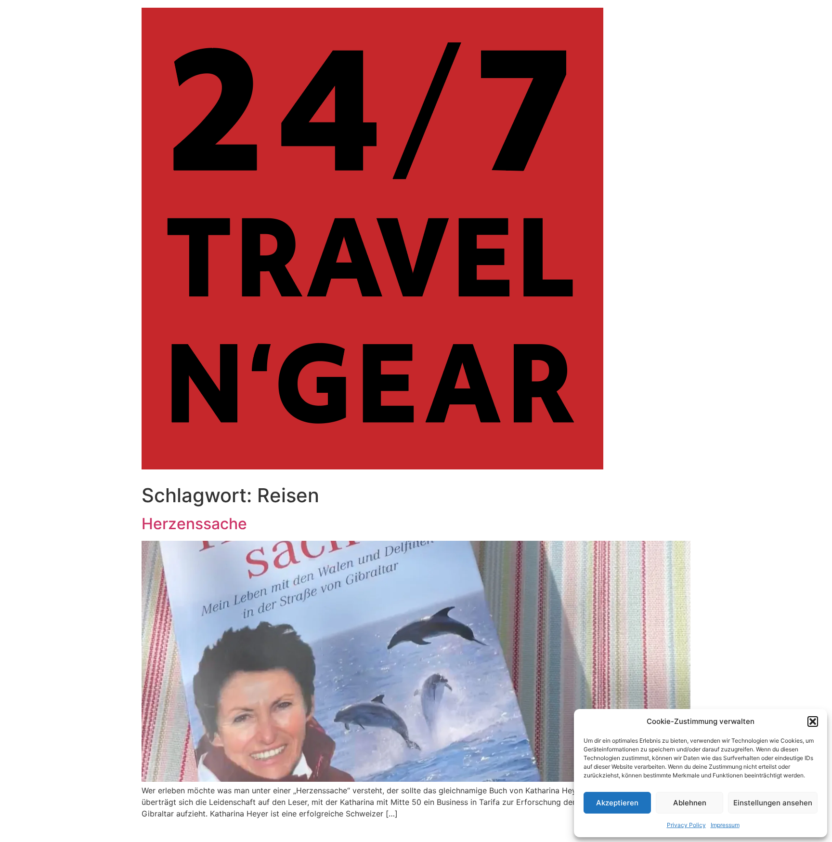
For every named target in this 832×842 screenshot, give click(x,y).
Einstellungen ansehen (772, 802)
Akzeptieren (617, 802)
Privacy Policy (686, 825)
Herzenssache (194, 523)
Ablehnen (689, 802)
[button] (813, 721)
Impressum (725, 825)
